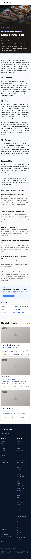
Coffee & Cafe (20, 486)
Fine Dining (19, 446)
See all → (27, 323)
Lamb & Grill (20, 462)
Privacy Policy (20, 532)
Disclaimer (19, 535)
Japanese (19, 479)
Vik (2, 446)
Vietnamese (19, 514)
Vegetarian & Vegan (21, 460)
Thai (18, 511)
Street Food (19, 453)
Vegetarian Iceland (5, 539)
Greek (18, 507)
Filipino (18, 518)
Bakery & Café (20, 450)
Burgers (19, 483)
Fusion (18, 481)
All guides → (4, 541)
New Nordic (19, 443)
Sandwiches (19, 502)
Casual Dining (20, 448)
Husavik (3, 448)
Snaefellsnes (4, 457)
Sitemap (19, 539)
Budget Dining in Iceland (7, 532)
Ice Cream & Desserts (22, 516)
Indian (18, 504)
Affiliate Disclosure (21, 537)
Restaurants (14, 27)
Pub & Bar (19, 509)
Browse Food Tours (8, 296)
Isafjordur (3, 450)
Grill (18, 497)
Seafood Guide (4, 534)
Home (2, 27)
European (19, 467)
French (18, 469)
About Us (19, 528)
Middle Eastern (20, 476)
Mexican (19, 474)
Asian (18, 457)
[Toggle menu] (28, 2)
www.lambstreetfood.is (18, 312)
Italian (18, 472)
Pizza (18, 455)
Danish (18, 495)
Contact (18, 530)
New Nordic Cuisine (6, 536)
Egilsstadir (3, 455)
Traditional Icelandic (22, 464)
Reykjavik (8, 27)
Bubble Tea (19, 521)
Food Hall (19, 493)
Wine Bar (19, 490)
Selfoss (3, 453)
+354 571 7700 (16, 309)
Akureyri (3, 443)
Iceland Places (7, 2)
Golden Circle (4, 462)
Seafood (19, 441)
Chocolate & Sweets (21, 488)
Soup (18, 500)
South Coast (4, 460)
